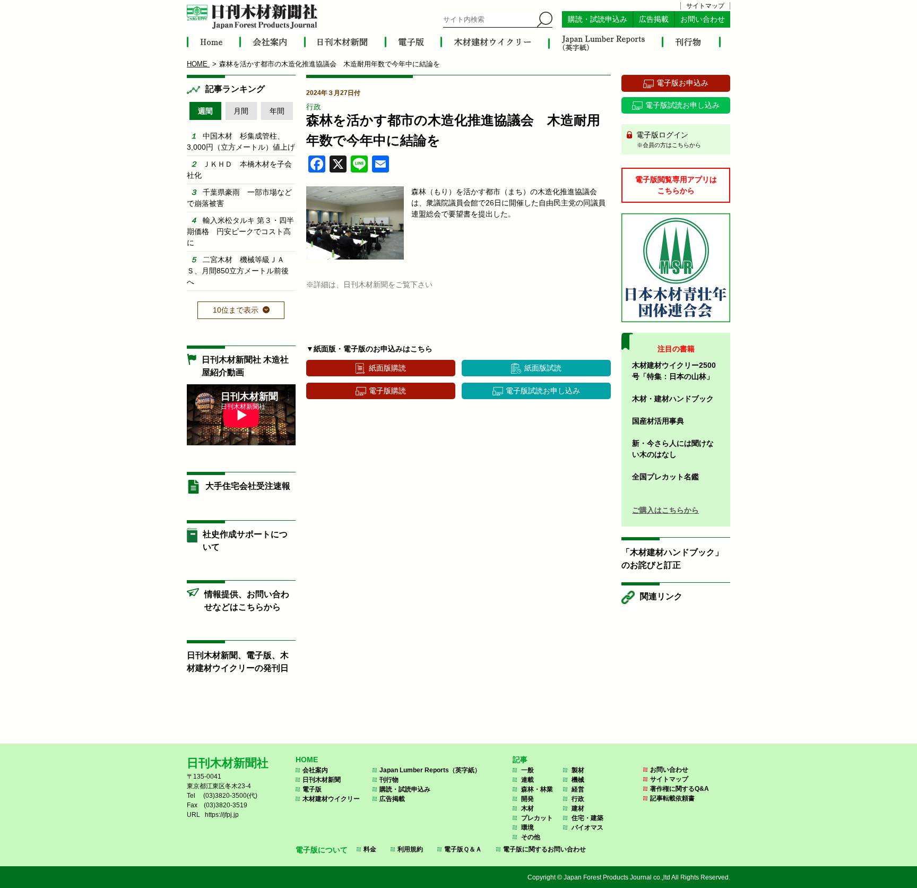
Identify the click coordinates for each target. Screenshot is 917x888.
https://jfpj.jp (222, 814)
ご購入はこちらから (665, 510)
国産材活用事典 (658, 421)
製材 (578, 770)
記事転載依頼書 (672, 798)
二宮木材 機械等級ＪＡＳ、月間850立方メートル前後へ (238, 270)
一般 (527, 770)
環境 (527, 827)
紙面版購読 (387, 368)
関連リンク (661, 596)
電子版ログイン (667, 139)
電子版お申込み (682, 83)
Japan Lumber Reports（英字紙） (430, 770)
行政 (313, 106)
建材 (578, 808)
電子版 (312, 789)
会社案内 (315, 770)
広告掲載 (654, 19)
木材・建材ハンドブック (673, 398)
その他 (530, 837)
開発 (527, 799)
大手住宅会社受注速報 (247, 485)
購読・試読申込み (597, 19)
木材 (527, 808)
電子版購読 (387, 390)
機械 (578, 779)
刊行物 (389, 779)
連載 (527, 779)
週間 (205, 111)
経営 (578, 789)
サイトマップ (705, 6)
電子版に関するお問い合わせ (544, 849)
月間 (240, 111)
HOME (307, 759)
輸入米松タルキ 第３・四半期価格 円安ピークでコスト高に (240, 231)
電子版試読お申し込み (543, 390)
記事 (520, 759)
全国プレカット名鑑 (665, 476)
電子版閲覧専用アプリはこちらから (676, 185)
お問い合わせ (702, 19)
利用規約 (410, 849)
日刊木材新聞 (321, 779)
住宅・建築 (587, 818)
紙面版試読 (542, 368)
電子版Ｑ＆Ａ (463, 849)
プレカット (537, 818)
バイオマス (587, 827)
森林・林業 (537, 789)
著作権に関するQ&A (679, 788)
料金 (370, 849)
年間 (277, 111)
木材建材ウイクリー (331, 799)
